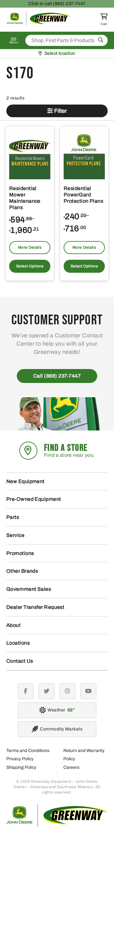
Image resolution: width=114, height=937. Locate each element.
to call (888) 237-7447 (57, 3)
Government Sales (28, 589)
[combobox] (66, 40)
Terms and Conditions (27, 750)
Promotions (20, 553)
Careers (71, 767)
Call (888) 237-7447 (57, 376)
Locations (18, 643)
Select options (29, 266)
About (13, 625)
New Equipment (25, 481)
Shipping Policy (21, 767)
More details (29, 247)
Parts (12, 517)
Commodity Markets (61, 729)
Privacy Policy (20, 758)
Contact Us (19, 661)
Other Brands (22, 571)
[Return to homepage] (38, 24)
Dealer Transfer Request (35, 607)
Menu (14, 42)
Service (15, 535)
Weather (60, 710)
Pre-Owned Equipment (33, 499)
